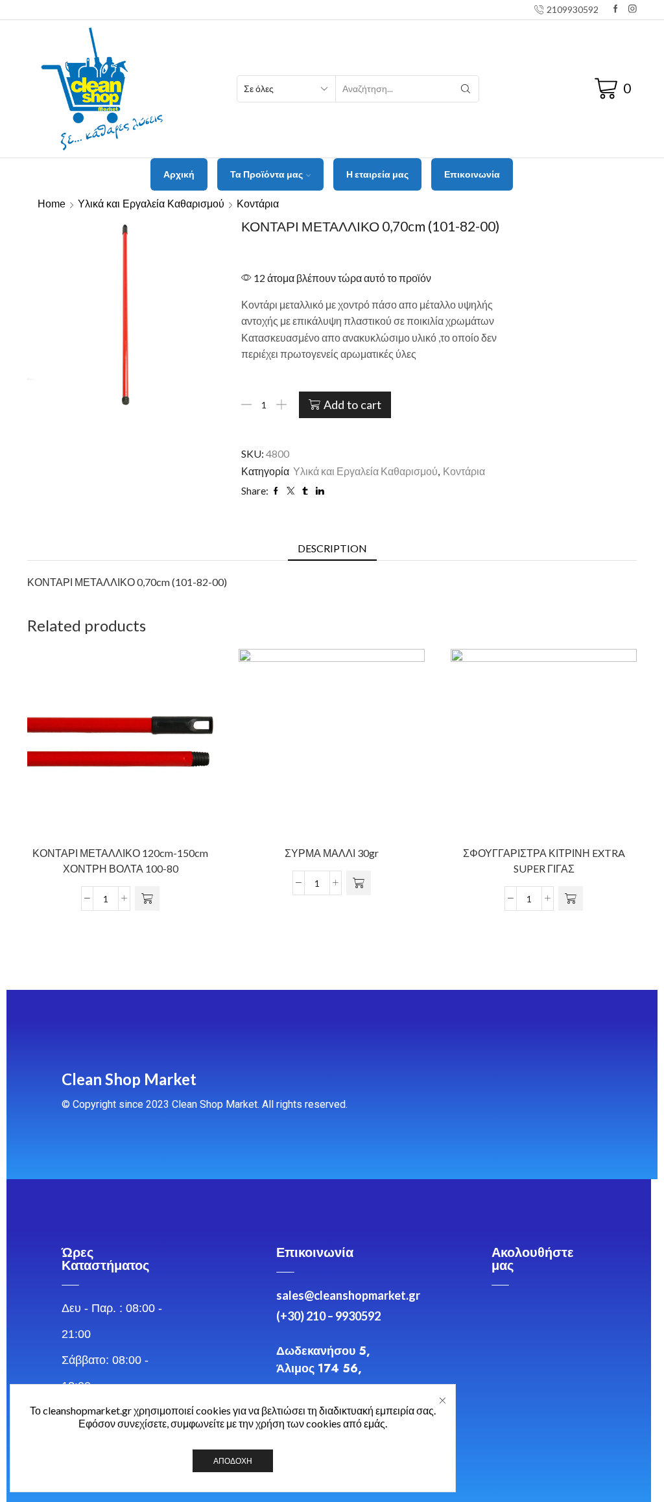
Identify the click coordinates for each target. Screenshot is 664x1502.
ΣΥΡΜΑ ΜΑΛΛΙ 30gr (332, 853)
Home (51, 203)
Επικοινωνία (472, 174)
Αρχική (179, 174)
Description (332, 548)
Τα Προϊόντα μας (266, 174)
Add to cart (352, 404)
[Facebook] (615, 9)
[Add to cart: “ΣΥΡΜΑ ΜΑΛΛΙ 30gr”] (358, 883)
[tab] (332, 548)
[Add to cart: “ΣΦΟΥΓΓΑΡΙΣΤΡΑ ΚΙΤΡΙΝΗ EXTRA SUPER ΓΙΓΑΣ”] (570, 899)
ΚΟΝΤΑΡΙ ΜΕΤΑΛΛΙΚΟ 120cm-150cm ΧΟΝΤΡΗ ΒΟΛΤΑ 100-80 (120, 861)
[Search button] (466, 89)
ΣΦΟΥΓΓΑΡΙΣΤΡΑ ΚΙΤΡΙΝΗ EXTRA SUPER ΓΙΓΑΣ (543, 861)
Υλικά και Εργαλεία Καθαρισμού (151, 203)
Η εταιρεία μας (377, 174)
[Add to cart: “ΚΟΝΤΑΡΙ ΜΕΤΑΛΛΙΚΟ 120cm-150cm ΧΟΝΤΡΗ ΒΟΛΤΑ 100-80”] (147, 899)
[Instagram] (632, 9)
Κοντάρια (258, 203)
